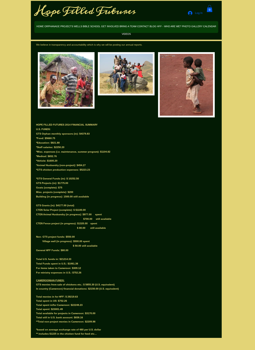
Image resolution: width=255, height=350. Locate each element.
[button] (209, 8)
